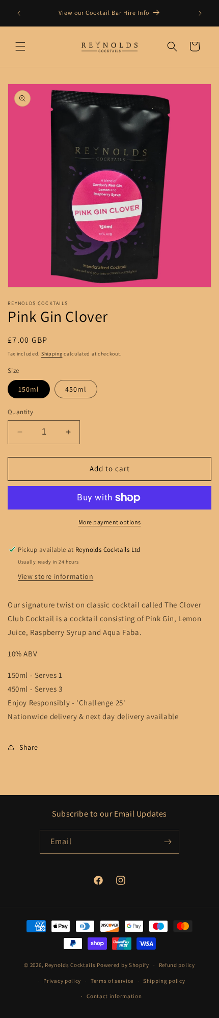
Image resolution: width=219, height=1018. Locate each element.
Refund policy (177, 965)
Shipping (52, 353)
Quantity (20, 412)
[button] (20, 46)
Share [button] (28, 747)
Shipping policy (164, 980)
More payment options (109, 522)
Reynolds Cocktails (70, 965)
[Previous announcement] (19, 13)
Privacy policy (62, 980)
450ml (76, 389)
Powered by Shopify (123, 965)
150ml (28, 389)
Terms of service (112, 980)
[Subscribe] (167, 842)
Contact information (114, 996)
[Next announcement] (200, 13)
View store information (55, 576)
